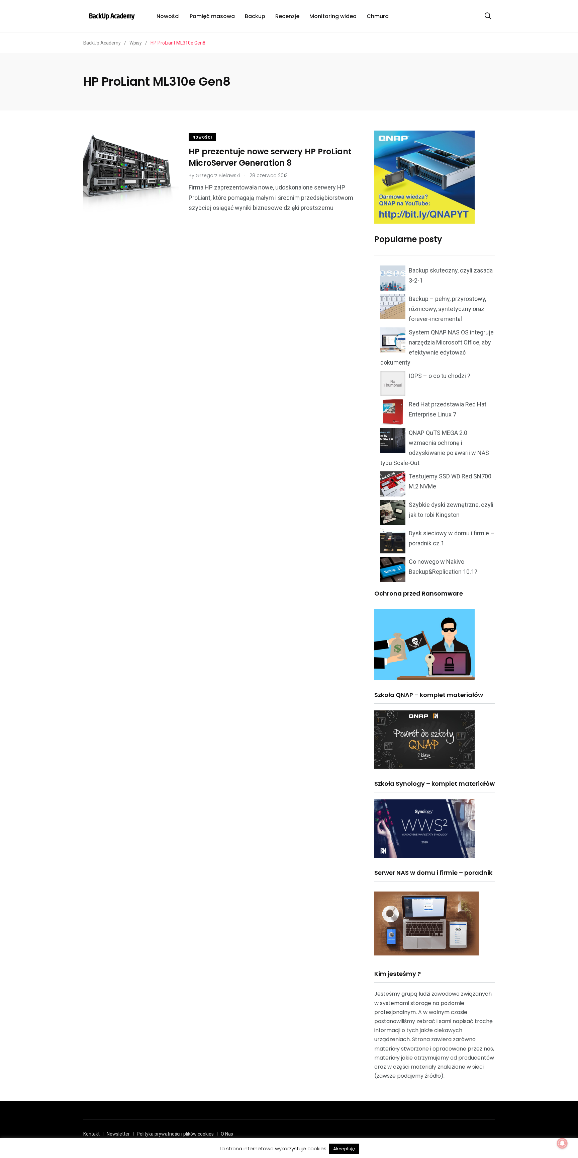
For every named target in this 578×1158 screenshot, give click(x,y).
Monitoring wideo (333, 16)
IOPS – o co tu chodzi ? (439, 375)
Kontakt (91, 1134)
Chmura (378, 16)
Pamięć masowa (212, 16)
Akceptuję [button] (344, 1149)
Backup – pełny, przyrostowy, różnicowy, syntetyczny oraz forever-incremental (447, 308)
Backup (255, 16)
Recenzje (287, 16)
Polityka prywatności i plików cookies (175, 1134)
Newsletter (118, 1134)
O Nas (227, 1134)
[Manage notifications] (562, 1143)
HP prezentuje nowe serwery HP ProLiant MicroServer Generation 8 (270, 157)
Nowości (168, 16)
